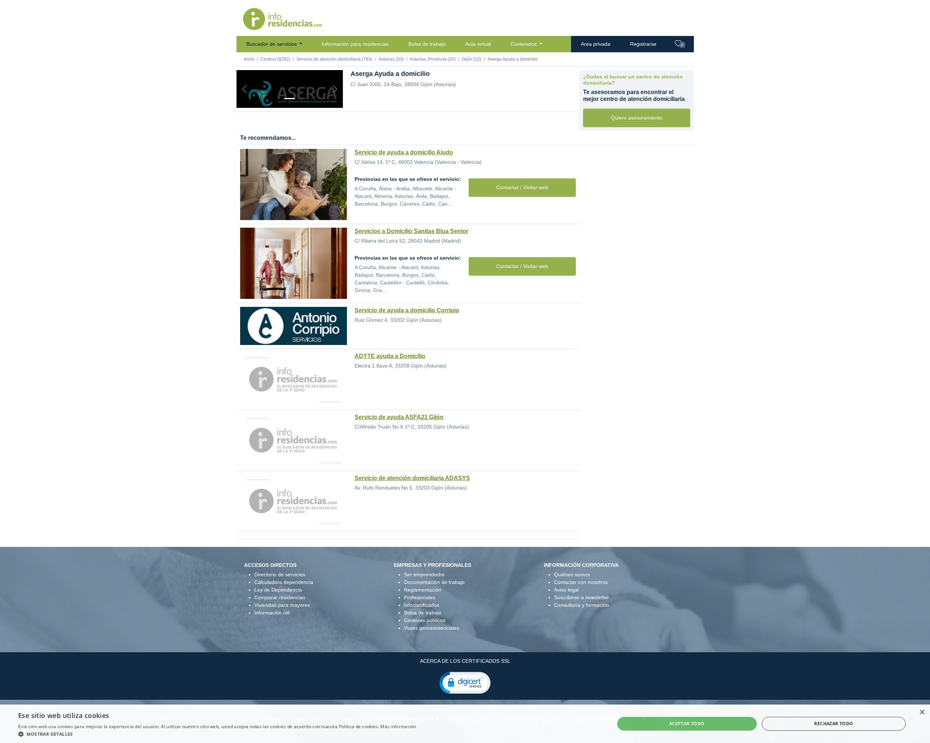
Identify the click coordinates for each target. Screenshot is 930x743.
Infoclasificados (421, 605)
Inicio (249, 59)
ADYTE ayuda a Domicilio (390, 356)
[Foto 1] (289, 98)
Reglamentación (422, 590)
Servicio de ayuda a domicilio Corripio (407, 310)
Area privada (595, 44)
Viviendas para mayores (282, 605)
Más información (398, 726)
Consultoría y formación (581, 605)
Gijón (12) (471, 59)
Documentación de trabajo (434, 582)
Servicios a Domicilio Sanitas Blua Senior (411, 231)
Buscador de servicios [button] (272, 44)
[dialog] (465, 724)
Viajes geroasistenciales (431, 628)
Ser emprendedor (424, 574)
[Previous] (244, 89)
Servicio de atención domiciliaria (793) (334, 59)
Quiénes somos (572, 574)
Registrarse (643, 44)
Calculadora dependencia (283, 582)
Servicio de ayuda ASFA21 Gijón (399, 417)
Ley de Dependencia (278, 590)
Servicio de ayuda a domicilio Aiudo (404, 152)
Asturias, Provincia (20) (433, 59)
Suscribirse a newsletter (581, 597)
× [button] (922, 712)
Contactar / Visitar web (522, 187)
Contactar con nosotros (581, 582)
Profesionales (419, 597)
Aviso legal (566, 590)
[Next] (335, 89)
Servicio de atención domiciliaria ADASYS (412, 478)
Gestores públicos (424, 620)
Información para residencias (355, 44)
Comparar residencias (279, 597)
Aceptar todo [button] (687, 723)
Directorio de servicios (279, 574)
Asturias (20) (391, 59)
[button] (465, 682)
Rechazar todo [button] (833, 723)
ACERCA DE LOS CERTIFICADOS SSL (465, 661)
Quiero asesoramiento (636, 118)
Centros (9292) (275, 59)
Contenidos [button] (524, 44)
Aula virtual (478, 44)
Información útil (272, 613)
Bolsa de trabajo (427, 44)
